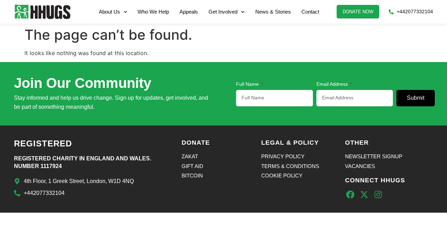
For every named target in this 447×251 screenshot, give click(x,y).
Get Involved (222, 12)
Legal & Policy (290, 142)
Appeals (188, 12)
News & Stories (273, 12)
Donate (196, 142)
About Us (109, 12)
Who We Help (153, 12)
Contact (310, 12)
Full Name (248, 84)
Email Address (332, 84)
